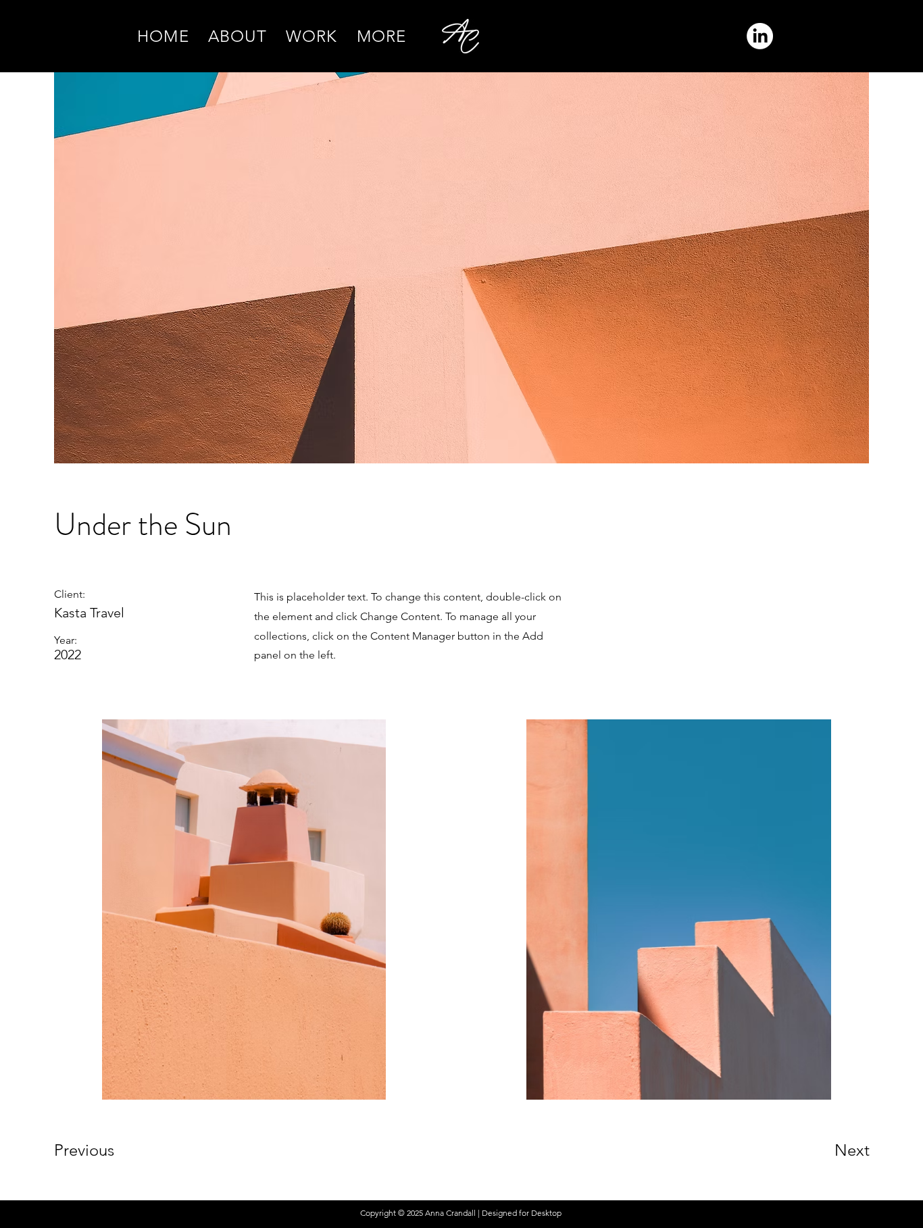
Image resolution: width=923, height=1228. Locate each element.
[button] (382, 36)
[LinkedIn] (760, 36)
